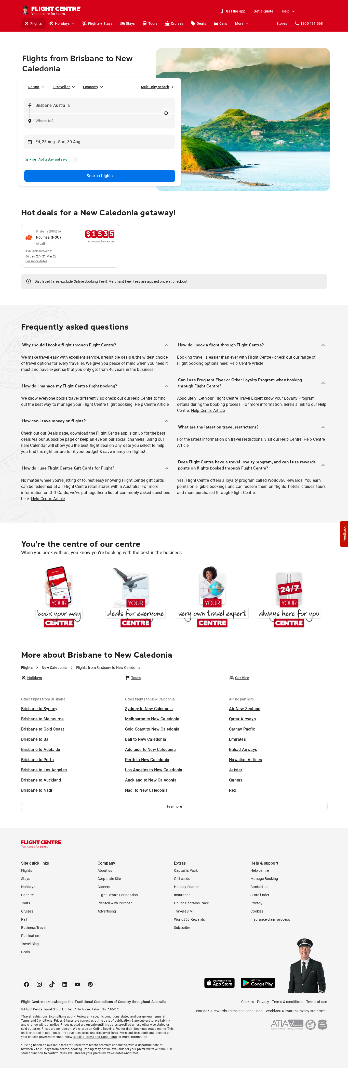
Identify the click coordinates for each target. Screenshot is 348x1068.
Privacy (256, 903)
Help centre (259, 870)
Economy (90, 87)
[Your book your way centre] (59, 597)
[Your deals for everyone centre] (135, 597)
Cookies (256, 911)
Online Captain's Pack (191, 903)
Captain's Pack (186, 870)
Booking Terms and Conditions (95, 1037)
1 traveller (61, 87)
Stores (281, 23)
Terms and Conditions (36, 1020)
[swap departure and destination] (166, 113)
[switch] (72, 161)
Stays (130, 23)
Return (33, 87)
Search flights (100, 175)
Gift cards (182, 879)
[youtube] (77, 984)
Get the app (235, 11)
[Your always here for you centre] (289, 597)
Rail (24, 919)
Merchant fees (130, 1033)
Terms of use (316, 1002)
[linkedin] (64, 984)
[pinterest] (90, 984)
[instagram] (39, 984)
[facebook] (26, 984)
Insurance (182, 895)
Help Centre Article (152, 404)
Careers (104, 887)
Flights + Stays (100, 23)
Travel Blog (30, 944)
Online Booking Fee (89, 281)
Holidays (62, 23)
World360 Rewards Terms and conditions (229, 1011)
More (239, 23)
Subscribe (182, 928)
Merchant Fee (120, 281)
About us (105, 870)
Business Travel (33, 928)
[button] (174, 806)
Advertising (107, 911)
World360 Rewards (189, 919)
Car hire (27, 895)
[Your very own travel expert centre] (212, 597)
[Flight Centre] (41, 844)
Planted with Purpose (115, 903)
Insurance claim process (270, 919)
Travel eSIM (183, 911)
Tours (153, 23)
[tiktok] (52, 984)
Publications (31, 936)
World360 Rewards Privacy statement (296, 1011)
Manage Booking (264, 879)
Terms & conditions (287, 1002)
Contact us (259, 887)
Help (286, 11)
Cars (223, 23)
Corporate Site (109, 879)
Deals (201, 23)
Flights (36, 23)
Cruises (177, 23)
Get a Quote (263, 11)
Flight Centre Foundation (118, 895)
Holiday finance (186, 887)
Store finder (259, 895)
